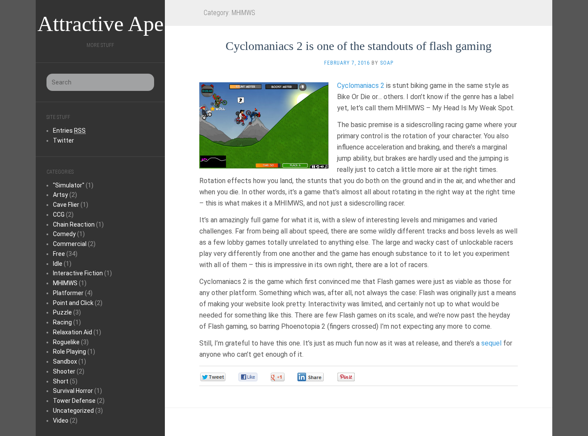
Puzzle (62, 312)
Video (60, 420)
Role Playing (69, 351)
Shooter (64, 371)
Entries (69, 130)
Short (60, 381)
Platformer (68, 293)
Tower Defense (74, 400)
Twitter (63, 140)
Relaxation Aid (72, 332)
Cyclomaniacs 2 (360, 85)
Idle (57, 263)
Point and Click (73, 302)
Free (59, 253)
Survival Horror (73, 390)
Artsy (60, 194)
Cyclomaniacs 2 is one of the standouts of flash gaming (359, 46)
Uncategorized (73, 410)
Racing (62, 322)
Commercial (70, 243)
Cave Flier (66, 204)
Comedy (64, 233)
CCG (59, 214)
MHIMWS (65, 283)
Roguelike (66, 342)
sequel (491, 343)
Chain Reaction (74, 224)
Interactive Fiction (78, 273)
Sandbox (65, 361)
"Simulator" (68, 185)
